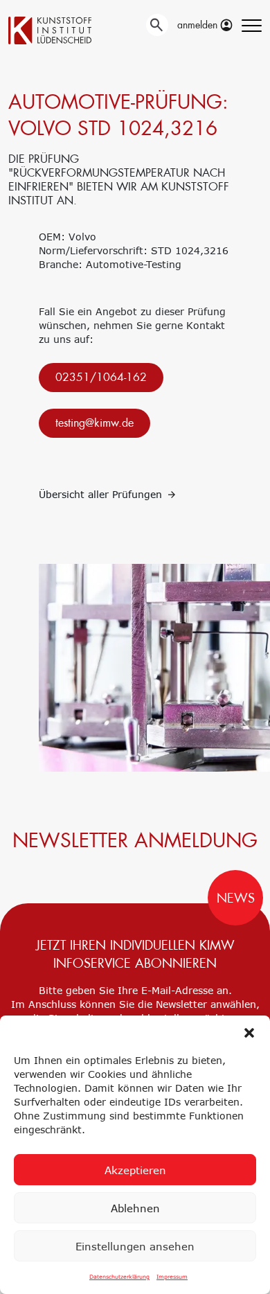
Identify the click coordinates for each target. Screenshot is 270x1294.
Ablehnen (135, 1208)
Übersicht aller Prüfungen (102, 494)
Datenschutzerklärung (119, 1276)
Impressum (172, 1276)
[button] (249, 1033)
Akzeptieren (135, 1170)
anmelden (198, 25)
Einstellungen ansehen (135, 1246)
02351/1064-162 (101, 377)
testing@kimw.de (94, 423)
